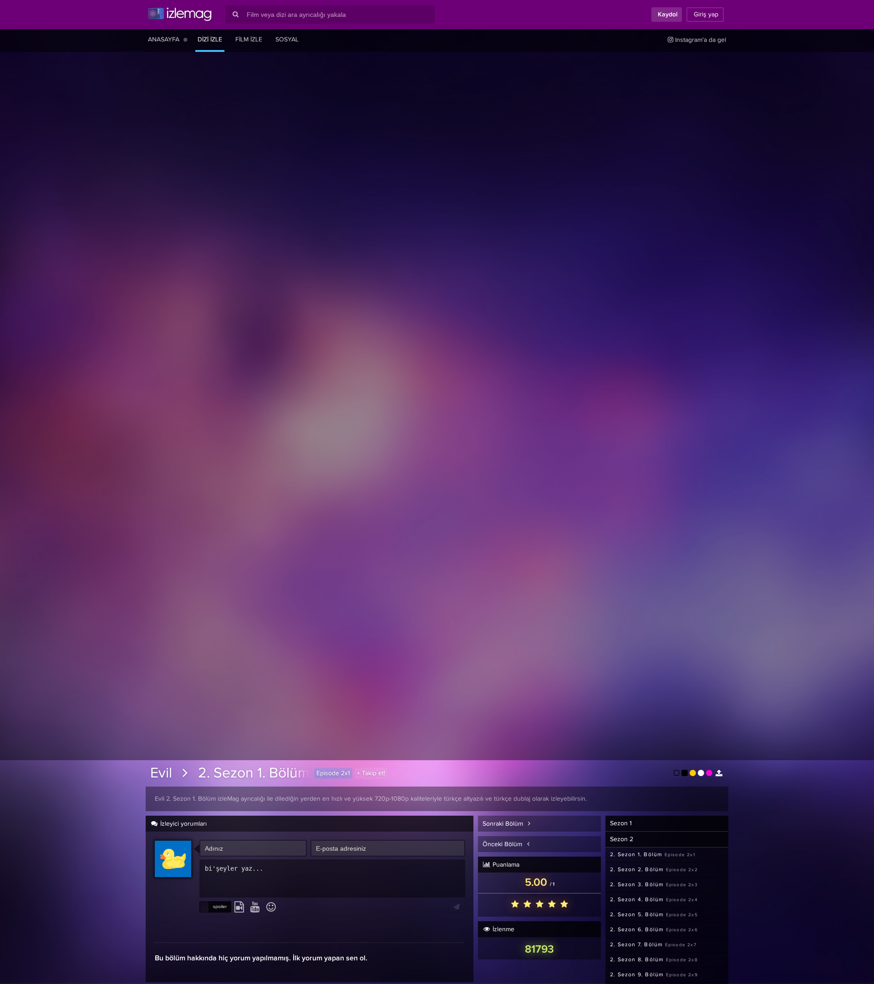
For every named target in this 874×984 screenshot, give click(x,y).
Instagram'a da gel (699, 40)
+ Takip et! (371, 773)
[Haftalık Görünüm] (185, 39)
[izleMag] (180, 14)
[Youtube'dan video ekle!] (255, 907)
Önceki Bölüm (503, 844)
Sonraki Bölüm (504, 824)
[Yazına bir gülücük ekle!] (271, 907)
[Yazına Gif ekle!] (239, 907)
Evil (161, 773)
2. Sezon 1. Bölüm (254, 773)
